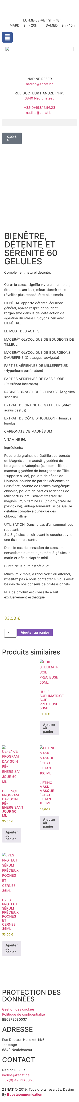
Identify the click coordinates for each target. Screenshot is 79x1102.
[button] (39, 122)
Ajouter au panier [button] (49, 728)
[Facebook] (7, 37)
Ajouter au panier (35, 632)
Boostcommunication (24, 1094)
